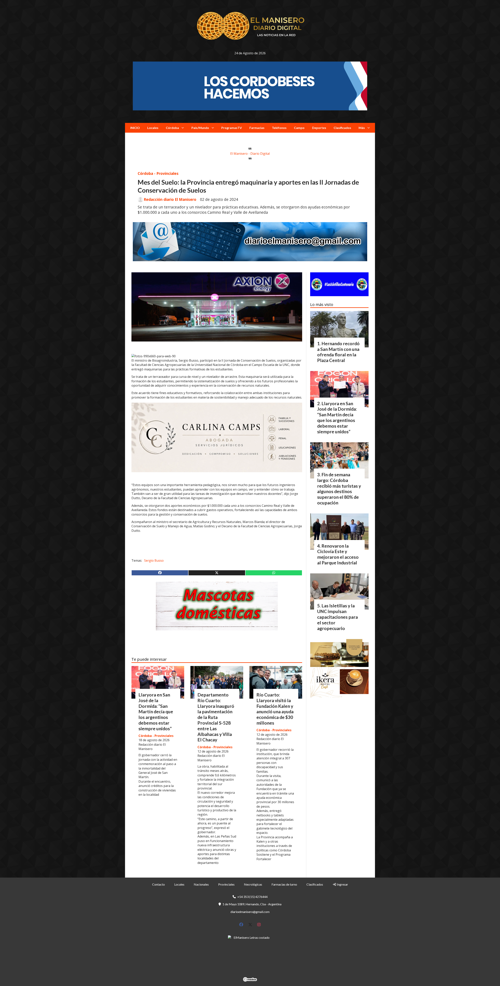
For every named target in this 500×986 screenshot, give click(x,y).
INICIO (135, 128)
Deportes (319, 128)
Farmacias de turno (284, 884)
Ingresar (342, 884)
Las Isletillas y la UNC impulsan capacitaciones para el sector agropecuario (337, 617)
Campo (299, 128)
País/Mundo (200, 128)
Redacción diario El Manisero (170, 199)
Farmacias (256, 128)
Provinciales (226, 884)
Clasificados (342, 128)
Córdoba (172, 128)
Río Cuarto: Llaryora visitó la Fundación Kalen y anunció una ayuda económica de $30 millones (275, 709)
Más (362, 128)
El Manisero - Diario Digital (250, 153)
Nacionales (201, 884)
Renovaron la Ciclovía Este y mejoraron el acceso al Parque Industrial (338, 554)
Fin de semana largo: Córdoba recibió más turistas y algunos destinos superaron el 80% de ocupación (339, 488)
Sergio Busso (154, 560)
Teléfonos (279, 128)
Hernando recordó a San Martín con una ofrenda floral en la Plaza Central (338, 352)
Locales (152, 128)
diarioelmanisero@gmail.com (250, 912)
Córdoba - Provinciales (158, 173)
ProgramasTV (231, 128)
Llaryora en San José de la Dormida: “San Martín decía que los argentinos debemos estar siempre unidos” (155, 711)
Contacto (158, 884)
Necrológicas (253, 884)
